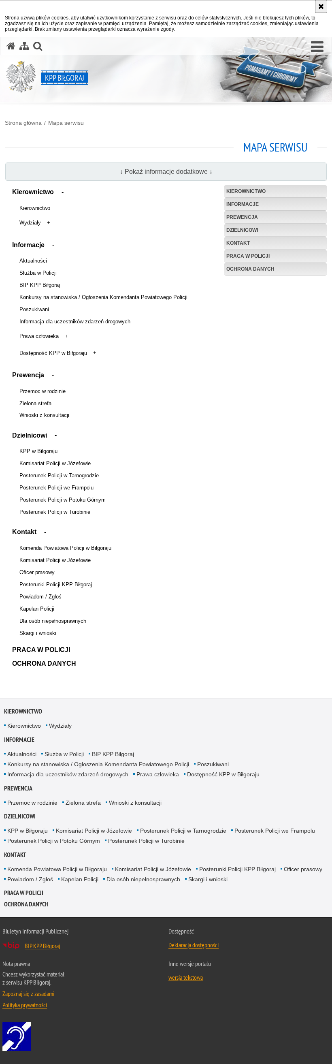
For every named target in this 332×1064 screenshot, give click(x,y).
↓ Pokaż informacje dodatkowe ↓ (166, 171)
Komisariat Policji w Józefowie (55, 463)
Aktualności (33, 261)
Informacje (28, 244)
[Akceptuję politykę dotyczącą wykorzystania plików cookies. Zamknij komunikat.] (321, 6)
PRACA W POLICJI (41, 649)
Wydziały (30, 223)
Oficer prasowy (37, 572)
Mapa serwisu (66, 123)
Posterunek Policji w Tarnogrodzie (59, 475)
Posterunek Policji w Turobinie (54, 512)
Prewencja (28, 375)
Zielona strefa (35, 403)
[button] (317, 47)
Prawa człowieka (39, 336)
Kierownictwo (33, 191)
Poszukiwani (34, 309)
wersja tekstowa (185, 977)
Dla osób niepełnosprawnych (52, 621)
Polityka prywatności (24, 1005)
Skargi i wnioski (37, 633)
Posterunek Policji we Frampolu (56, 488)
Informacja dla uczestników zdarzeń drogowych (74, 321)
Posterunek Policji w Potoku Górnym (62, 500)
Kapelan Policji (36, 609)
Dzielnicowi (29, 435)
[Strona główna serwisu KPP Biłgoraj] (10, 46)
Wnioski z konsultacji (44, 415)
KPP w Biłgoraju (38, 451)
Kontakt (24, 531)
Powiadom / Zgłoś (40, 597)
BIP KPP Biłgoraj (39, 285)
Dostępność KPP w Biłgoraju (53, 353)
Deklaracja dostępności (193, 945)
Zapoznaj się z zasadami (28, 993)
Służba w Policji (38, 273)
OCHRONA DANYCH (44, 663)
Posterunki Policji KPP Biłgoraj (55, 584)
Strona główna (23, 123)
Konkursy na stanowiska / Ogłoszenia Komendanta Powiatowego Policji (103, 297)
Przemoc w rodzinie (42, 391)
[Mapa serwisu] (24, 46)
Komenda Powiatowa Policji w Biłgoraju (65, 548)
